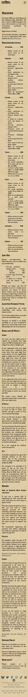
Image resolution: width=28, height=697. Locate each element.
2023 (9, 692)
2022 (5, 692)
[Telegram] (14, 681)
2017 (16, 690)
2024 (14, 692)
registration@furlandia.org (11, 389)
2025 (18, 692)
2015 (7, 690)
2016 (11, 690)
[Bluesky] (3, 678)
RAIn (22, 683)
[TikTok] (21, 678)
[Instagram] (17, 678)
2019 (25, 690)
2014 (3, 690)
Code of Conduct (15, 38)
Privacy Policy (19, 687)
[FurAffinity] (25, 678)
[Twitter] (7, 678)
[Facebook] (12, 678)
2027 (22, 692)
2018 (20, 690)
